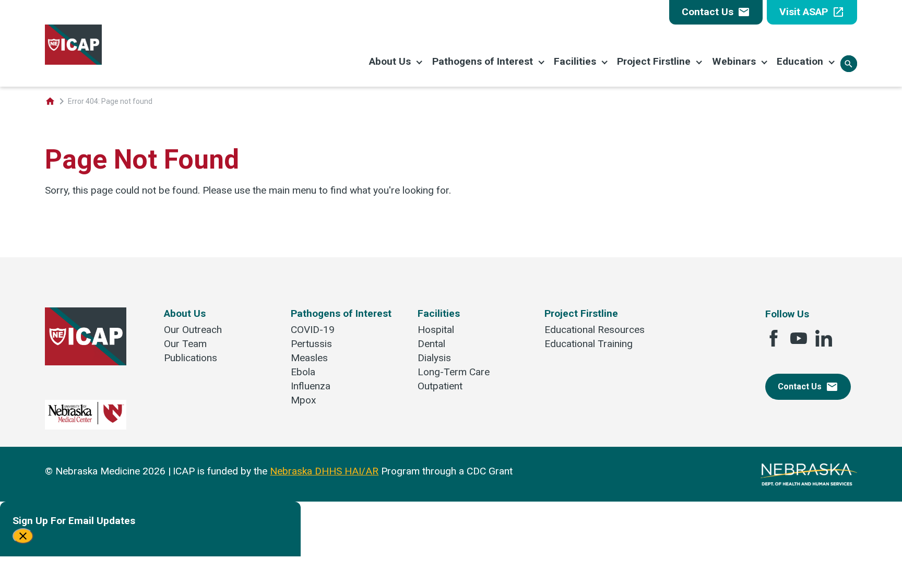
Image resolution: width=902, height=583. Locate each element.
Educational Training (588, 344)
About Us (390, 61)
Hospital (436, 330)
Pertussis (311, 344)
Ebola (303, 372)
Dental (431, 344)
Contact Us (716, 12)
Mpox (303, 400)
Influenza (310, 386)
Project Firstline (654, 61)
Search (848, 64)
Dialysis (434, 358)
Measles (309, 358)
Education (800, 61)
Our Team (185, 344)
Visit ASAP (812, 12)
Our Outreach (193, 330)
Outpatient (440, 386)
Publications (190, 358)
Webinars (734, 61)
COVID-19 (313, 330)
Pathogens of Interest (482, 61)
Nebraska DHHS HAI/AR (324, 471)
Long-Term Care (454, 372)
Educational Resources (594, 330)
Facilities (575, 61)
